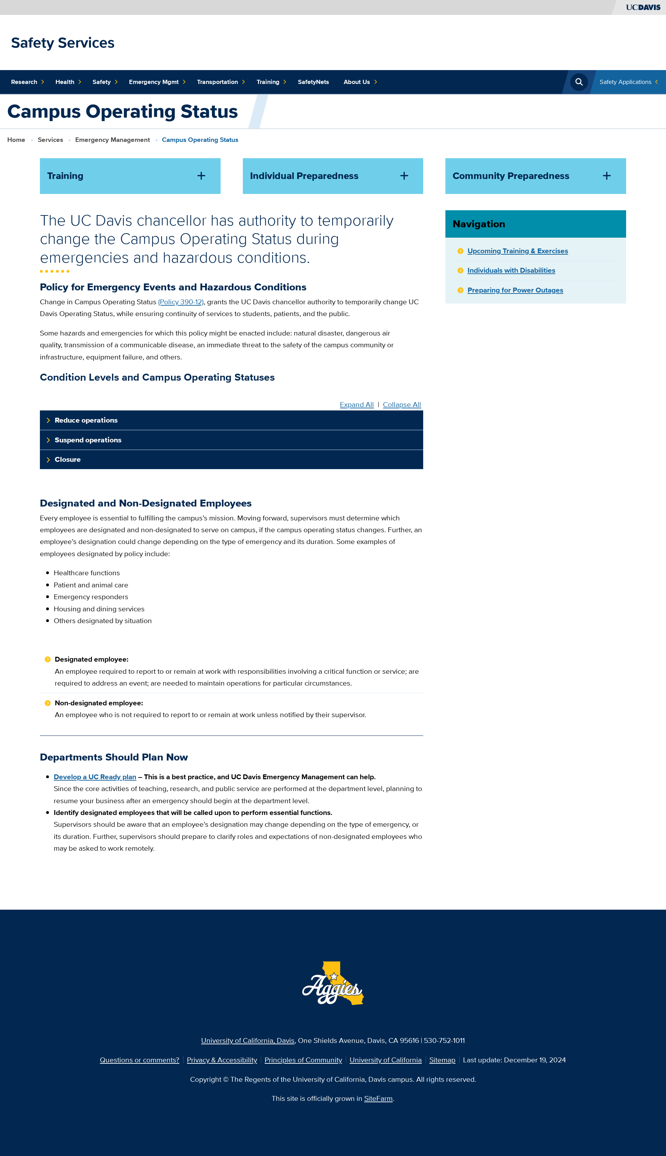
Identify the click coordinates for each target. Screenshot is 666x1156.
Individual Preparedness (304, 175)
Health (65, 81)
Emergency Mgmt (154, 81)
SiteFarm (378, 1098)
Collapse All (402, 404)
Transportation (217, 81)
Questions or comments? (139, 1059)
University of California (386, 1059)
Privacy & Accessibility (222, 1059)
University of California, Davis (247, 1040)
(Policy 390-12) (181, 301)
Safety (102, 81)
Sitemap (442, 1059)
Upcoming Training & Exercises (518, 250)
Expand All (357, 404)
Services (50, 139)
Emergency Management (112, 139)
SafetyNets (313, 81)
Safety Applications (625, 81)
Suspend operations (88, 439)
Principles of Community (303, 1059)
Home (16, 139)
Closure (68, 459)
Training (268, 81)
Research (24, 81)
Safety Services (63, 42)
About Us (357, 81)
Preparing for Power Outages (515, 289)
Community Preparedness (511, 175)
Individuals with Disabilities (511, 270)
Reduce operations (86, 420)
